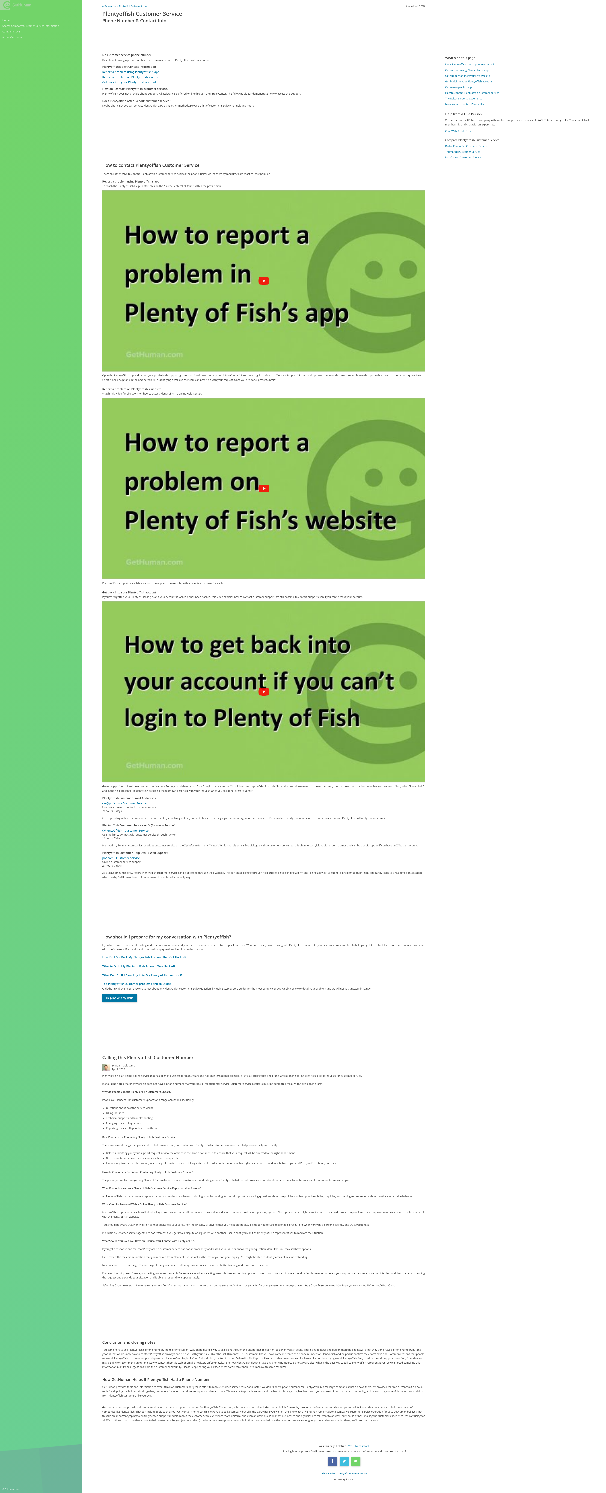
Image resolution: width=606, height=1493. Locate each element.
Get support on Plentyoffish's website (467, 76)
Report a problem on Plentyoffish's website (131, 77)
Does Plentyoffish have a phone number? (469, 64)
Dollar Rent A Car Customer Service (466, 146)
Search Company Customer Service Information (30, 26)
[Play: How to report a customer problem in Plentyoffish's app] (263, 281)
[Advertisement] (197, 135)
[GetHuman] (15, 5)
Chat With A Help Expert (459, 131)
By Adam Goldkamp (123, 1065)
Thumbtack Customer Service (462, 152)
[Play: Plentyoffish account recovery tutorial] (263, 692)
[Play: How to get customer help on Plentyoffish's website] (263, 488)
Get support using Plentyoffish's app (467, 70)
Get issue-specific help (458, 87)
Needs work (362, 1446)
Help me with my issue (119, 998)
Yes (350, 1446)
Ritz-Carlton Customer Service (463, 157)
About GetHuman (12, 37)
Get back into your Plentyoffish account (129, 82)
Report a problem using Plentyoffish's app (130, 72)
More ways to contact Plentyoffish (465, 104)
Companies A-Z (11, 31)
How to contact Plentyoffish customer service (472, 93)
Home (6, 20)
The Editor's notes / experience (463, 98)
